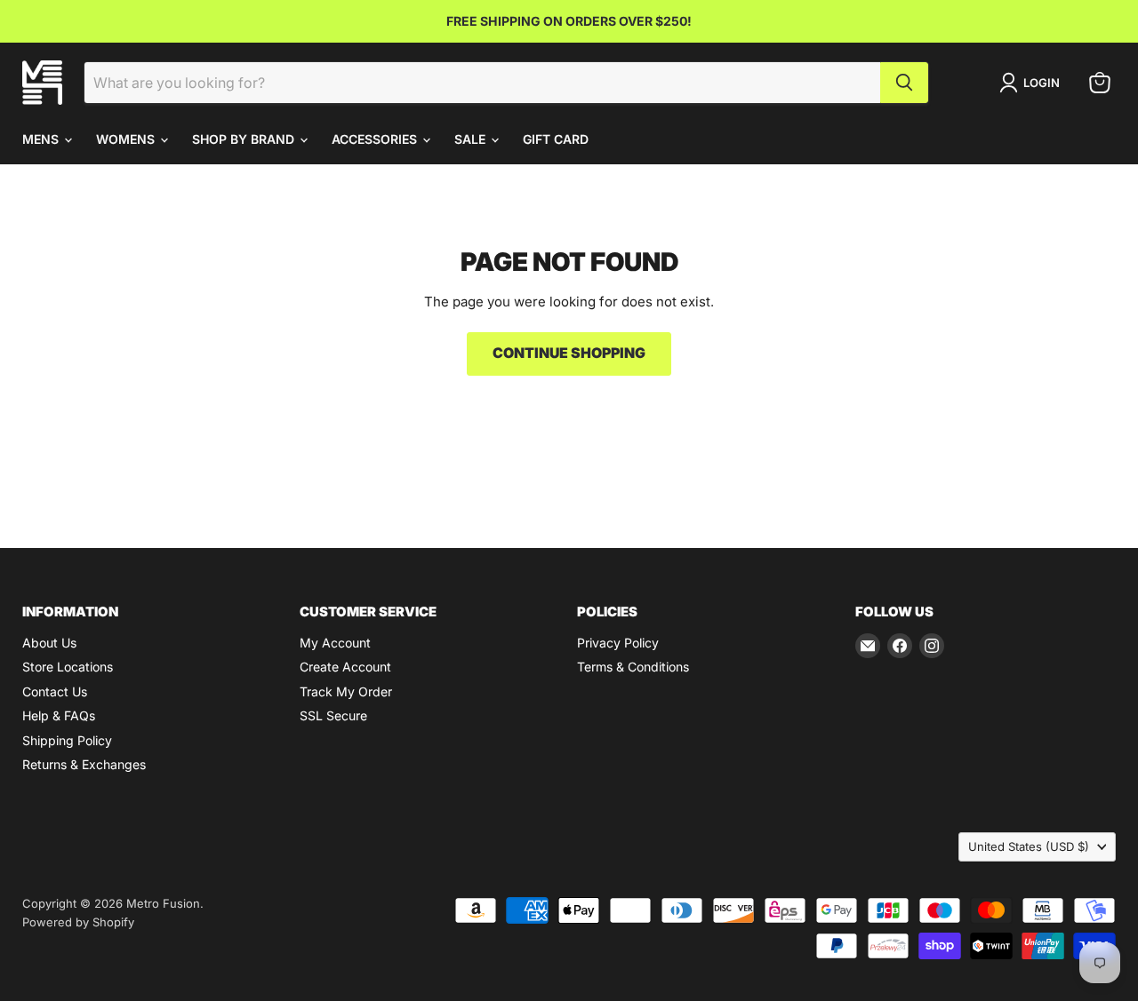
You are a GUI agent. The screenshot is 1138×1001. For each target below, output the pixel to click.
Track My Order (346, 691)
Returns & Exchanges (84, 764)
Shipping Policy (67, 740)
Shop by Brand (245, 139)
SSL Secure (333, 715)
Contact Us (54, 691)
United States (1028, 846)
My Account (335, 642)
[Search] (904, 82)
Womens (127, 139)
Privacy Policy (618, 642)
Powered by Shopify (78, 922)
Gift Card (556, 139)
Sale (471, 139)
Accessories (376, 139)
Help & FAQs (58, 715)
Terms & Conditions (633, 666)
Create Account (345, 666)
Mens (42, 139)
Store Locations (67, 666)
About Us (49, 642)
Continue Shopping (569, 353)
